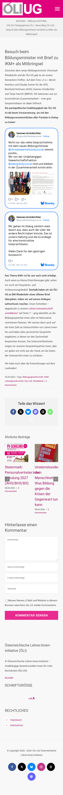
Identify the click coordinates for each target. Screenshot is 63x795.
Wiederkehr (38, 381)
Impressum (16, 713)
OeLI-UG (28, 381)
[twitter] (22, 760)
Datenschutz (16, 718)
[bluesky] (31, 760)
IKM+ (46, 377)
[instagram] (41, 760)
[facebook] (12, 760)
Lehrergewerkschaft (14, 381)
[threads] (51, 760)
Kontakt (9, 671)
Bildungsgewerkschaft (32, 377)
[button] (7, 475)
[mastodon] (31, 770)
